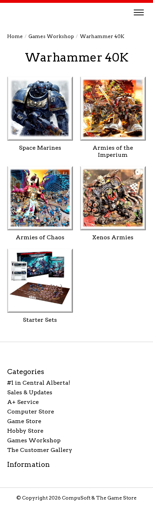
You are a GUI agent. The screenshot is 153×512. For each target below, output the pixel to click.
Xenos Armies (112, 237)
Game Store (24, 421)
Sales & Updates (29, 392)
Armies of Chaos (40, 237)
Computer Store (30, 411)
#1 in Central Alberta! (38, 382)
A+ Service (23, 402)
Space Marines (40, 147)
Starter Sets (40, 319)
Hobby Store (25, 430)
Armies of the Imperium (113, 151)
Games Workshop (51, 36)
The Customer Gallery (39, 450)
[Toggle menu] (139, 12)
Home (15, 36)
